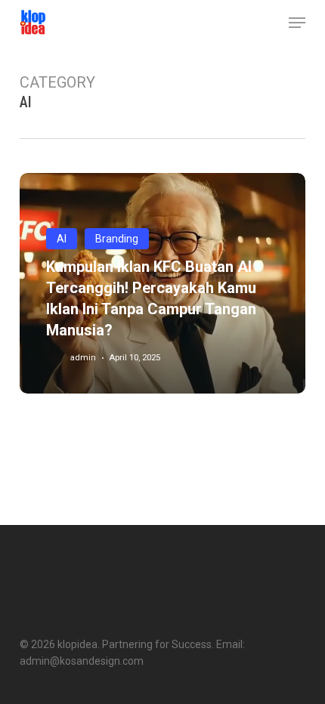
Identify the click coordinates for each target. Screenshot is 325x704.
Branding (116, 239)
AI (62, 239)
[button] (297, 22)
